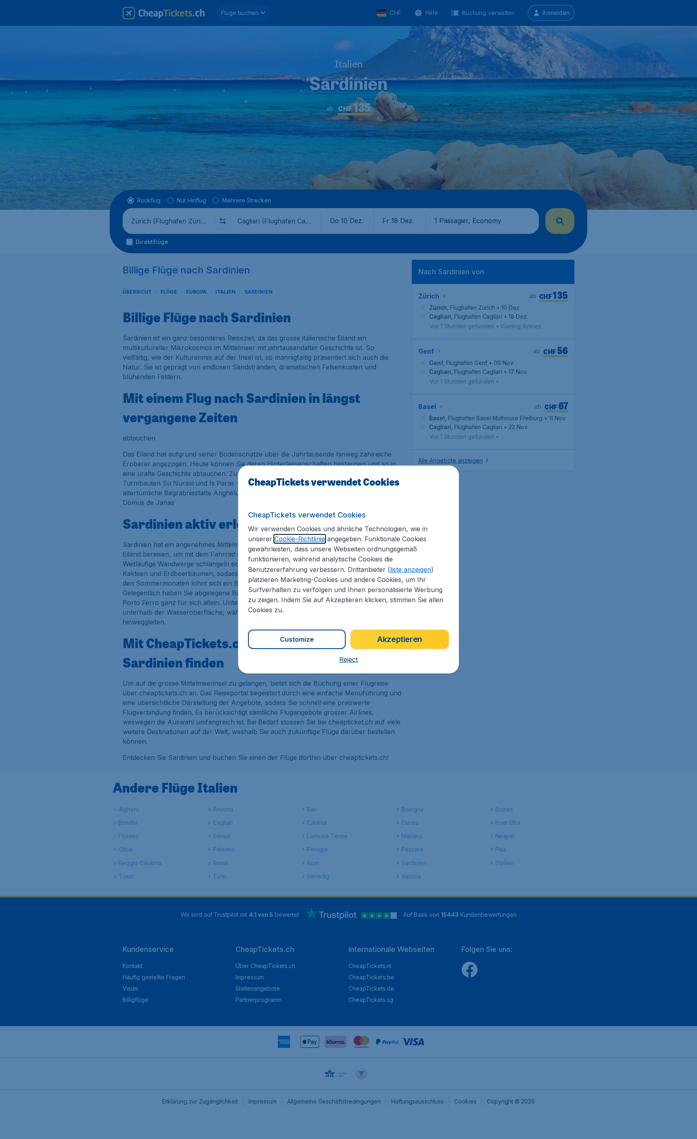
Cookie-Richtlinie (299, 539)
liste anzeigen (410, 569)
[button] (348, 659)
